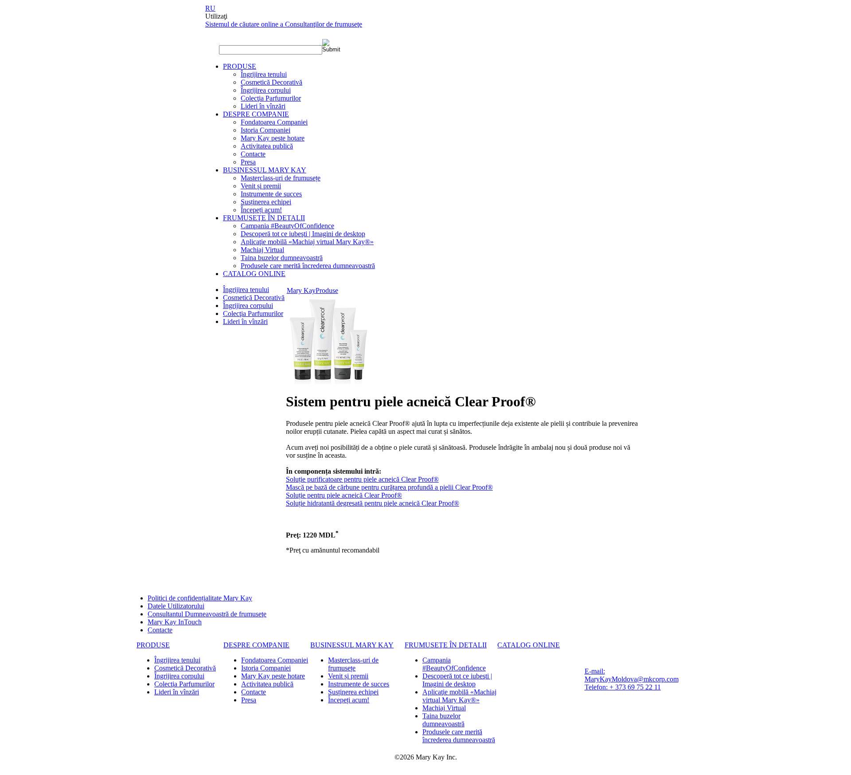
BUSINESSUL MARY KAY (264, 170)
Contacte (253, 154)
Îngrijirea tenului (264, 74)
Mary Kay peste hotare (272, 138)
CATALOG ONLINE (254, 273)
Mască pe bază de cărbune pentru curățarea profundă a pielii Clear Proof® (389, 487)
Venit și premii (261, 186)
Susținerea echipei (266, 202)
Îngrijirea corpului (266, 90)
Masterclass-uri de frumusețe (280, 178)
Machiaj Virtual (262, 249)
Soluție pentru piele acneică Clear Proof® (344, 495)
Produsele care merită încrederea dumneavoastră (308, 265)
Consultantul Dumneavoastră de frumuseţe (207, 614)
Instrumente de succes (271, 194)
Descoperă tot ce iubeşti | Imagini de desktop (303, 234)
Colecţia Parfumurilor (271, 98)
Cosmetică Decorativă (271, 82)
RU (210, 8)
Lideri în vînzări (263, 106)
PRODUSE (239, 66)
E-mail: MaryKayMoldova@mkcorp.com (632, 675)
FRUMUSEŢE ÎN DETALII (264, 218)
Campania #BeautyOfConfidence (287, 226)
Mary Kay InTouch (175, 622)
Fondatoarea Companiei (274, 122)
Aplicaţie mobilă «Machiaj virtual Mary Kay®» (307, 241)
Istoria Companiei (265, 130)
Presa (248, 162)
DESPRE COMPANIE (256, 114)
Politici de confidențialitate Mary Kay (200, 598)
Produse (327, 290)
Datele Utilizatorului (176, 606)
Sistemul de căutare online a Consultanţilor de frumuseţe (283, 24)
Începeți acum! (261, 210)
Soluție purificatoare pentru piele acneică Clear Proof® (362, 479)
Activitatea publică (267, 146)
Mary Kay (301, 290)
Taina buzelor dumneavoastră (282, 257)
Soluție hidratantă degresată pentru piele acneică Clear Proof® (372, 503)
